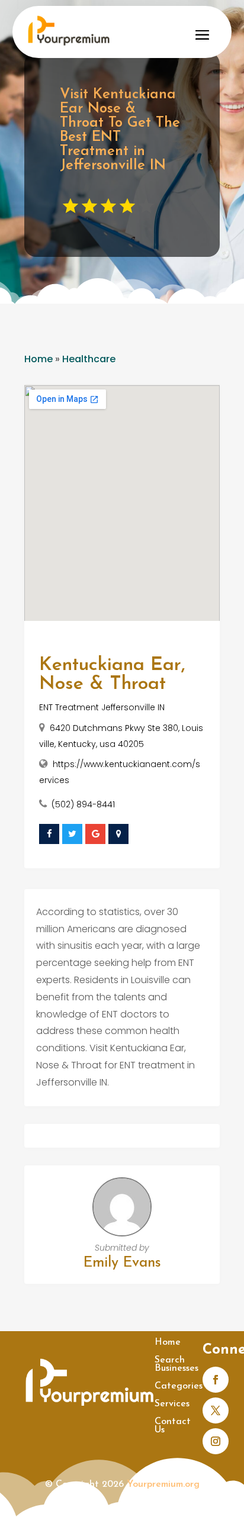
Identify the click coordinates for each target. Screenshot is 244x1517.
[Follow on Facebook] (216, 1380)
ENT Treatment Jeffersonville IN (102, 707)
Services (172, 1404)
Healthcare (88, 359)
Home (38, 359)
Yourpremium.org (163, 1484)
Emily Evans (122, 1263)
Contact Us (173, 1426)
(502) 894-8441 (83, 804)
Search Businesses (176, 1364)
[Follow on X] (216, 1410)
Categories (179, 1386)
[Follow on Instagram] (216, 1441)
